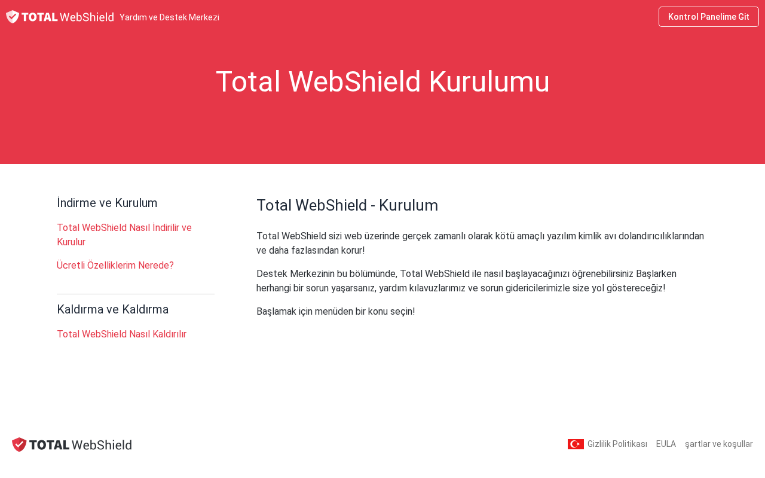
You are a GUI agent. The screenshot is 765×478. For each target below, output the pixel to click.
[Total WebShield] (71, 444)
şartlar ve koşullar (719, 444)
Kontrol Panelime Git (708, 17)
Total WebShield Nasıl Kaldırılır (121, 334)
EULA (666, 444)
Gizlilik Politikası (617, 444)
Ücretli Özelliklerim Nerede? (115, 265)
